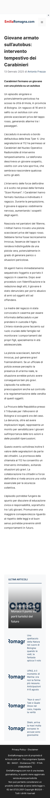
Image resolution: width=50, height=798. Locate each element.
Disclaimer (33, 749)
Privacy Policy (19, 749)
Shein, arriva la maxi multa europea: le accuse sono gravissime (34, 728)
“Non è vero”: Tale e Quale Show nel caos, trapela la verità (34, 706)
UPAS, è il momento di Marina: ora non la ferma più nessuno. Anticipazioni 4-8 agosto (34, 680)
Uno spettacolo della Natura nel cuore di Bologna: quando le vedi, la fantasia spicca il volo (34, 648)
